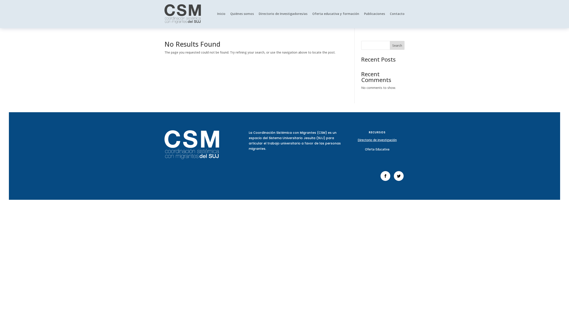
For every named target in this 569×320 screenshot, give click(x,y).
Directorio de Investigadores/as (283, 14)
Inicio (221, 14)
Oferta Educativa (377, 149)
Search (397, 45)
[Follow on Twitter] (399, 176)
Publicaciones (374, 14)
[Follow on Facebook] (385, 176)
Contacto (397, 14)
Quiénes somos (242, 14)
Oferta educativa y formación (335, 14)
